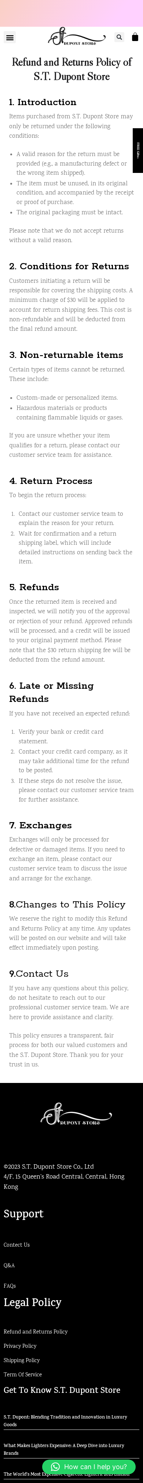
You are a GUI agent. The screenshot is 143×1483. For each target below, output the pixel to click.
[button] (10, 37)
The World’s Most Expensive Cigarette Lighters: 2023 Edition (66, 1475)
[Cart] (135, 37)
